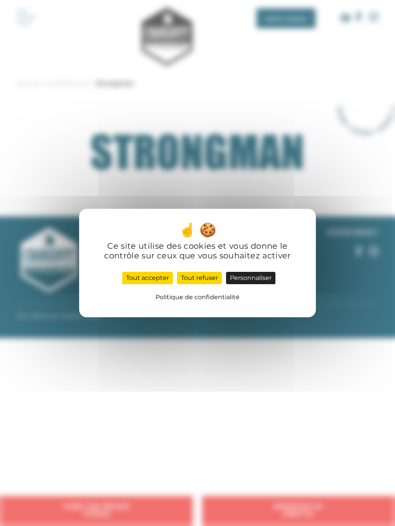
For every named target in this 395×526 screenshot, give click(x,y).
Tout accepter (147, 277)
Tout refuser (199, 277)
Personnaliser (251, 277)
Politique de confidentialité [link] (197, 297)
